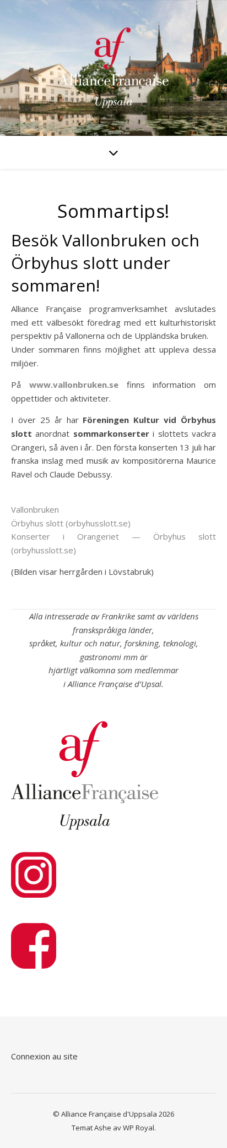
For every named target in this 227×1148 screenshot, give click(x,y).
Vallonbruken (35, 509)
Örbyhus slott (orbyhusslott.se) (71, 523)
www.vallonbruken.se (73, 384)
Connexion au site (44, 1056)
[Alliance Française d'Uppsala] (113, 68)
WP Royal (138, 1128)
